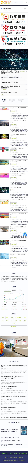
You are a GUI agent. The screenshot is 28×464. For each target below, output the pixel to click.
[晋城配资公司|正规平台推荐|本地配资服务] (4, 109)
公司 (14, 323)
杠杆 (12, 317)
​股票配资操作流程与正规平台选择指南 (11, 441)
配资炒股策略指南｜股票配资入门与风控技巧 (18, 227)
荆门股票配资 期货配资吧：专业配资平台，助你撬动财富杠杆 (11, 86)
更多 (25, 9)
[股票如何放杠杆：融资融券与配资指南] (4, 215)
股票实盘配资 (13, 124)
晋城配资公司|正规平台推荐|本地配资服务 (18, 107)
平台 (11, 320)
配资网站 (12, 189)
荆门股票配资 (3, 89)
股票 (7, 317)
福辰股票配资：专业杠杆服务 (17, 148)
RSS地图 (16, 457)
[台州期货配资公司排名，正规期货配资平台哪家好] (4, 162)
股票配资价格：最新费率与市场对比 (18, 241)
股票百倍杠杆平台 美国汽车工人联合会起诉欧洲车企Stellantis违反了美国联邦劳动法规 (10, 72)
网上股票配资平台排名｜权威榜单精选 (18, 121)
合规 (2, 94)
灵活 (25, 317)
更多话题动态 (14, 326)
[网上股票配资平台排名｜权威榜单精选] (4, 122)
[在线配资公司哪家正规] (4, 189)
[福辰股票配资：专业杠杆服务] (4, 149)
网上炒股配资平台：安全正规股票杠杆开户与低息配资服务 (14, 417)
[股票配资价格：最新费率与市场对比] (4, 242)
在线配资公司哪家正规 (15, 187)
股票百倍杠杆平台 (23, 71)
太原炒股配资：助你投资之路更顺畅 (10, 68)
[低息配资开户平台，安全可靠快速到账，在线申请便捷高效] (4, 175)
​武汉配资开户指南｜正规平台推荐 (10, 437)
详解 (7, 320)
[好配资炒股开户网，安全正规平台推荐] (4, 136)
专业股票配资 (18, 317)
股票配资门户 (13, 111)
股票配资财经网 (17, 460)
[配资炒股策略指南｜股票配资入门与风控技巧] (4, 228)
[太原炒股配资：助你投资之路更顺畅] (14, 59)
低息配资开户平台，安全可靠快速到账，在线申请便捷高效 (18, 174)
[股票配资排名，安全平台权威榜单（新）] (4, 256)
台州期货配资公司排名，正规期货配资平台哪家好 (18, 160)
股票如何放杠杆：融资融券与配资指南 (18, 213)
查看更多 (14, 267)
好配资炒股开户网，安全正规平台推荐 (18, 135)
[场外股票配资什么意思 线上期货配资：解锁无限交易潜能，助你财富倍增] (24, 430)
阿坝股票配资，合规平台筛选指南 (9, 92)
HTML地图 (20, 457)
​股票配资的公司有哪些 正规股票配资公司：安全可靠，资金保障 (14, 444)
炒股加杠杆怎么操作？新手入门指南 (18, 200)
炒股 (16, 320)
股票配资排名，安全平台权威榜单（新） (18, 254)
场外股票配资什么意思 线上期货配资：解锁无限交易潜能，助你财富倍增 (10, 430)
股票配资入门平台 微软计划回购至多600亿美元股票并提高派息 (14, 366)
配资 (3, 317)
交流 (25, 320)
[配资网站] (6, 2)
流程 (20, 320)
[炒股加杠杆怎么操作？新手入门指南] (4, 201)
